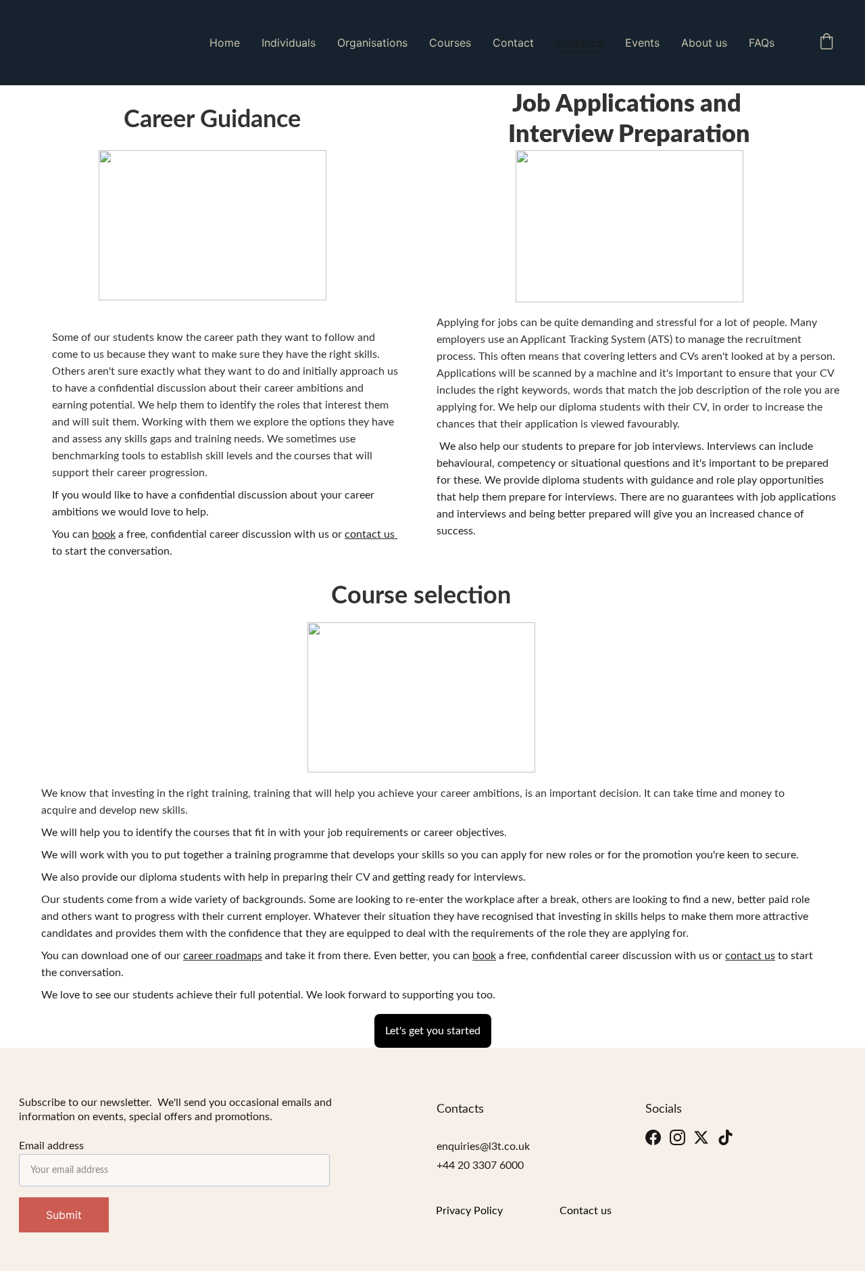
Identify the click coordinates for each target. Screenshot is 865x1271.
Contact (513, 42)
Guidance (579, 42)
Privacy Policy (469, 1210)
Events (642, 42)
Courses (450, 42)
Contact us (586, 1210)
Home (224, 42)
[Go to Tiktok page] (725, 1138)
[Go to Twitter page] (701, 1138)
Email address (51, 1145)
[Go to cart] (826, 42)
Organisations (372, 42)
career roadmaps (222, 955)
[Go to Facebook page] (653, 1138)
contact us (370, 534)
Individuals (289, 42)
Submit (64, 1215)
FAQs (761, 42)
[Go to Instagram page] (677, 1138)
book (104, 534)
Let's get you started (432, 1030)
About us (704, 42)
